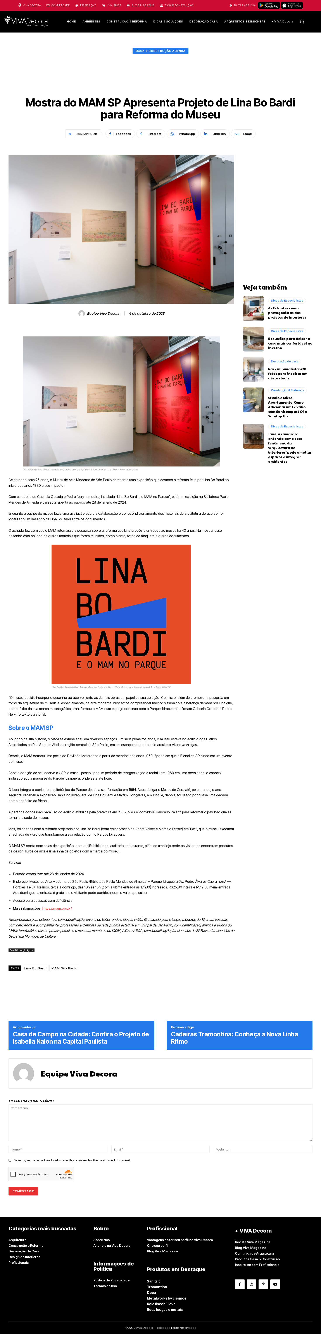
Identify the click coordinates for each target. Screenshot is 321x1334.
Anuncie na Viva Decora (112, 1245)
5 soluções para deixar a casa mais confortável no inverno (290, 343)
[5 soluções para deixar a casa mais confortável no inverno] (253, 339)
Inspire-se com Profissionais (257, 1265)
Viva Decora (32, 5)
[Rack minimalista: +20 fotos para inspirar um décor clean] (253, 369)
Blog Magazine (143, 5)
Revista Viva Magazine (252, 1242)
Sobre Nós (101, 1240)
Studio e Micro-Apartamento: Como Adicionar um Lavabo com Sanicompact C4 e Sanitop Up (287, 406)
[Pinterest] (263, 1284)
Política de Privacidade (111, 1280)
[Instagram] (251, 1284)
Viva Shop (114, 5)
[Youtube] (275, 1284)
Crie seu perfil (158, 1245)
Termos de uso (105, 1286)
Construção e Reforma (26, 1245)
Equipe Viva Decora (103, 313)
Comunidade (60, 5)
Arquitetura (17, 1240)
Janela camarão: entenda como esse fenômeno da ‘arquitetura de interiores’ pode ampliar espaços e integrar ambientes (289, 448)
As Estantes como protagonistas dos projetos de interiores (287, 312)
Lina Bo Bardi (35, 968)
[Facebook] (240, 1284)
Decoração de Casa (24, 1251)
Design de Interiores (24, 1257)
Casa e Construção (179, 5)
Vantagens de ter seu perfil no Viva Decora (180, 1240)
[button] (302, 21)
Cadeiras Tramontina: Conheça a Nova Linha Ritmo (234, 1038)
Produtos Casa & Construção (257, 1259)
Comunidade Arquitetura (254, 1253)
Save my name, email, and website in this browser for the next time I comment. (72, 1160)
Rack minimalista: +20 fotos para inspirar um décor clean (287, 373)
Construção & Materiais (287, 390)
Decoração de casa (284, 361)
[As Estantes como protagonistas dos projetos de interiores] (253, 308)
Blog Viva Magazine (162, 1251)
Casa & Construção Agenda (160, 51)
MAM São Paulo (64, 968)
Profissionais (19, 1262)
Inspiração (88, 5)
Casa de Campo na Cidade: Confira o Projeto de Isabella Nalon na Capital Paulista (81, 1038)
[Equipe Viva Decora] (82, 313)
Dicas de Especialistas (287, 300)
